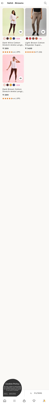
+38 (40, 39)
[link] (4, 401)
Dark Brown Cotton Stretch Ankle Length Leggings (13, 90)
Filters (38, 393)
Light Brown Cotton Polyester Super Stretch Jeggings (35, 44)
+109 (18, 39)
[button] (7, 52)
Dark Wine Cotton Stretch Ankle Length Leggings (13, 44)
